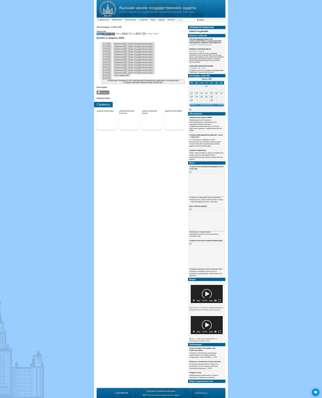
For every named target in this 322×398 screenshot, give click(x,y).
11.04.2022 (107, 44)
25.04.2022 (107, 75)
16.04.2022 (107, 57)
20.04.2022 (107, 67)
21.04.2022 (107, 70)
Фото (192, 163)
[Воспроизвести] (194, 300)
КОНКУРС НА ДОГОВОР (198, 31)
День (112, 34)
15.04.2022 (107, 54)
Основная (104, 93)
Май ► (156, 34)
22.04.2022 (107, 73)
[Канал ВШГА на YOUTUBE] (175, 120)
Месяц (118, 34)
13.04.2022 (107, 49)
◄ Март (150, 34)
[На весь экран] (219, 300)
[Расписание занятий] (152, 120)
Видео (192, 279)
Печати (103, 98)
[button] (207, 294)
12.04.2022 (107, 46)
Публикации (195, 344)
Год (133, 34)
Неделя (106, 34)
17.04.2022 (107, 59)
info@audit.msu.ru (201, 393)
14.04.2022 (107, 52)
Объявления (195, 114)
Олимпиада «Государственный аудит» (161, 391)
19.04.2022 (107, 65)
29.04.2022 (107, 78)
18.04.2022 (107, 62)
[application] (207, 294)
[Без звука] (215, 300)
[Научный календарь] (190, 110)
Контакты (171, 20)
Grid (101, 31)
